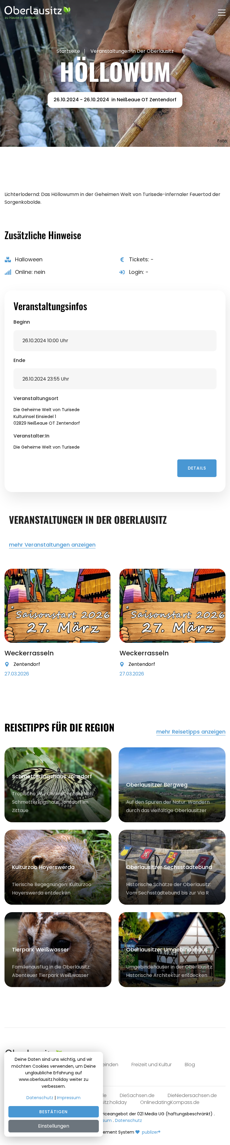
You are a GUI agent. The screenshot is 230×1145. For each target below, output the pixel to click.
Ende (19, 360)
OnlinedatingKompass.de (169, 1102)
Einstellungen (53, 1126)
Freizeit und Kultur (151, 1064)
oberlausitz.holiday (105, 1102)
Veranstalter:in (31, 436)
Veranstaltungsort (35, 398)
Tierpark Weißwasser (40, 949)
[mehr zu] (57, 606)
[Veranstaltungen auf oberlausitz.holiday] (37, 12)
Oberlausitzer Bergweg (156, 784)
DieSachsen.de (137, 1095)
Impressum (69, 1098)
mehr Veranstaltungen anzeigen (52, 544)
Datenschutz (128, 1120)
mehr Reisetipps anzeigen (191, 731)
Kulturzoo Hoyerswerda (43, 867)
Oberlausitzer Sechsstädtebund (169, 867)
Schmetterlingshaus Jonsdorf (52, 776)
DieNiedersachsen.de (192, 1095)
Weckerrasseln (29, 653)
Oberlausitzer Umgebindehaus (167, 949)
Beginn (21, 322)
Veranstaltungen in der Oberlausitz (132, 51)
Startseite (68, 51)
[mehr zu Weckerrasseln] (101, 666)
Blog (190, 1064)
